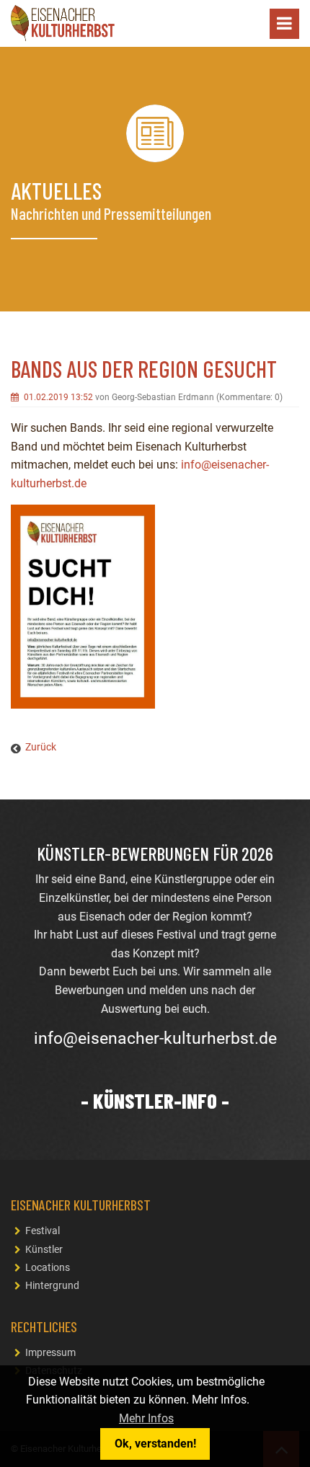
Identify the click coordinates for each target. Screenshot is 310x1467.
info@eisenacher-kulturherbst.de (155, 1038)
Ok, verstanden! (155, 1443)
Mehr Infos (146, 1418)
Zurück (40, 747)
